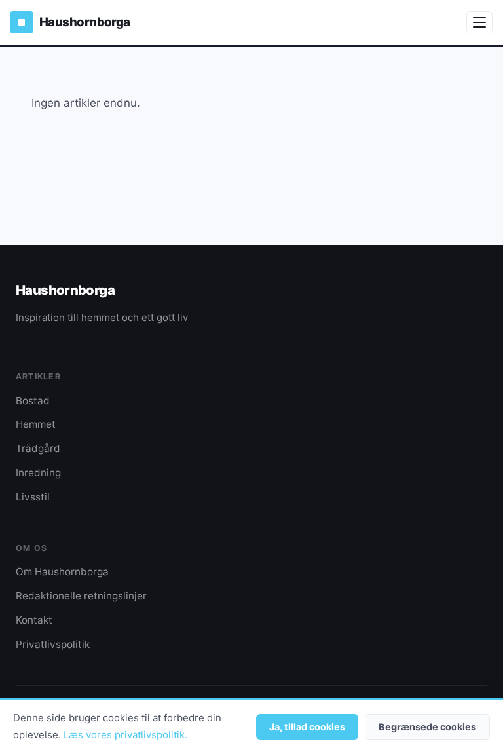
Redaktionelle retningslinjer (81, 596)
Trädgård (38, 448)
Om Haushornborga (62, 571)
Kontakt (34, 620)
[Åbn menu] (479, 22)
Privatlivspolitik (53, 644)
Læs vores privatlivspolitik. (125, 735)
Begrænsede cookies (427, 726)
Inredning (38, 472)
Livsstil (33, 497)
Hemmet (36, 424)
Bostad (33, 400)
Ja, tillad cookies (307, 726)
